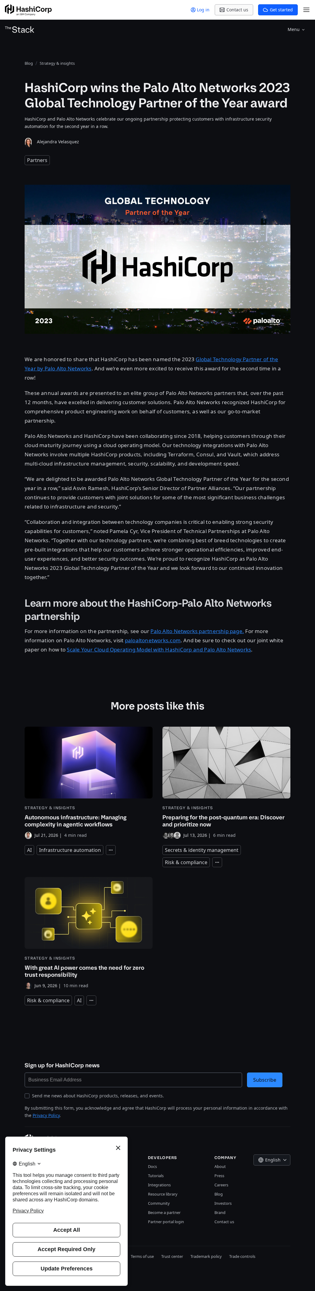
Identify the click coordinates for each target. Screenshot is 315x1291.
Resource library (162, 1194)
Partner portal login (166, 1221)
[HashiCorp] (28, 10)
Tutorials (156, 1175)
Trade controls (242, 1256)
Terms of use (142, 1256)
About (220, 1166)
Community (159, 1203)
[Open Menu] (306, 10)
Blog (218, 1194)
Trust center (172, 1256)
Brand (219, 1212)
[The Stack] (19, 29)
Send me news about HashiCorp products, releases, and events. (98, 1096)
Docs (152, 1166)
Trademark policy (206, 1256)
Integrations (159, 1185)
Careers (221, 1185)
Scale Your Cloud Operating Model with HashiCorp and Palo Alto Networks (159, 649)
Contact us (224, 1221)
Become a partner (164, 1212)
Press (219, 1175)
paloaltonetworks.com (153, 640)
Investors (223, 1203)
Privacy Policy (46, 1115)
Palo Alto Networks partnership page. (197, 631)
